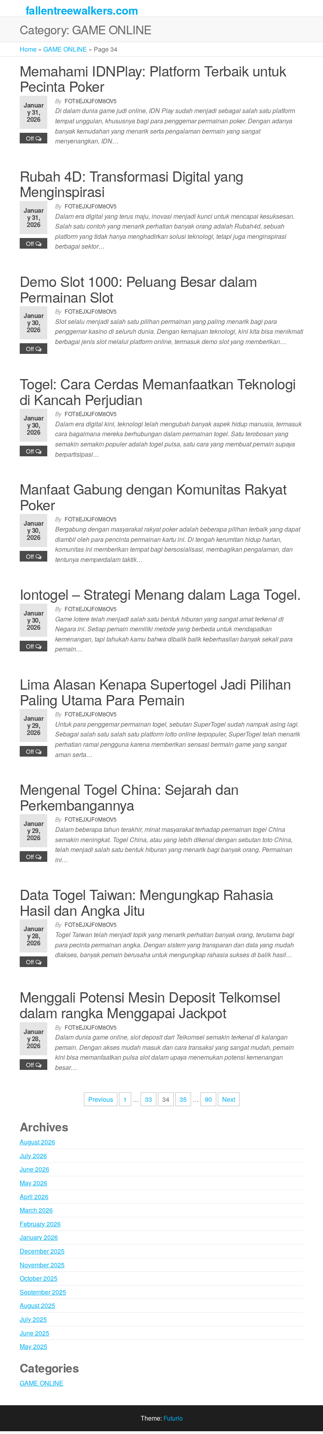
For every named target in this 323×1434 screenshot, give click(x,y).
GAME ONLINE (65, 49)
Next (228, 1099)
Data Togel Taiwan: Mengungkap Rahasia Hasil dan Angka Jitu (146, 902)
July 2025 (33, 1319)
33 (148, 1099)
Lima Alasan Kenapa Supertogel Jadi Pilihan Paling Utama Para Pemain (155, 691)
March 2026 (36, 1210)
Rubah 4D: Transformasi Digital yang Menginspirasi (131, 183)
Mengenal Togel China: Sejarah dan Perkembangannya (129, 797)
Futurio (173, 1418)
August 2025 (37, 1305)
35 (183, 1099)
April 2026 (34, 1196)
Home (28, 49)
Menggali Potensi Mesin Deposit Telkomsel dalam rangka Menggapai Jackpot (150, 1004)
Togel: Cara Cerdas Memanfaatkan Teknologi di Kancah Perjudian (158, 391)
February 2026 (40, 1223)
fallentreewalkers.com (82, 10)
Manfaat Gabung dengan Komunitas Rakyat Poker (153, 496)
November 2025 (42, 1264)
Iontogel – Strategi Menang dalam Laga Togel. (160, 594)
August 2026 (37, 1141)
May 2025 (33, 1346)
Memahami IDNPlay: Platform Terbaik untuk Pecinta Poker (153, 78)
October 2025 (39, 1278)
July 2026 (33, 1155)
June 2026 (34, 1169)
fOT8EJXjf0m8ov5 (91, 101)
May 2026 (33, 1182)
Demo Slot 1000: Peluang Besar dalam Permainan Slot (138, 289)
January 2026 (39, 1237)
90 (208, 1099)
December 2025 (42, 1250)
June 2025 (34, 1332)
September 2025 (43, 1291)
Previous (100, 1099)
